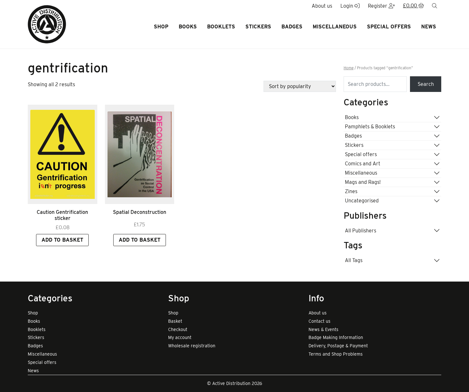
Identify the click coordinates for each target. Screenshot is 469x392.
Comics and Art (362, 164)
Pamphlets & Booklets (370, 127)
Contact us (320, 321)
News (428, 27)
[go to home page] (47, 24)
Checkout (177, 329)
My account (179, 337)
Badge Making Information (336, 337)
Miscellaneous (335, 27)
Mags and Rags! (363, 182)
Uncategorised (362, 201)
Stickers (258, 27)
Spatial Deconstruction (139, 212)
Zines (351, 191)
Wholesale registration (191, 345)
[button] (413, 6)
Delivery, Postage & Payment (338, 345)
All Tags (353, 260)
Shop (161, 27)
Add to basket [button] (62, 240)
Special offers (389, 27)
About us (318, 312)
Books (188, 27)
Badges (291, 27)
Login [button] (347, 6)
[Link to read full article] (62, 154)
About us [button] (322, 6)
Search (426, 84)
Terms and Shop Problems (336, 354)
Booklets (221, 27)
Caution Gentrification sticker (62, 215)
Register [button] (378, 6)
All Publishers (360, 231)
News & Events (324, 329)
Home (349, 68)
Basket (175, 321)
